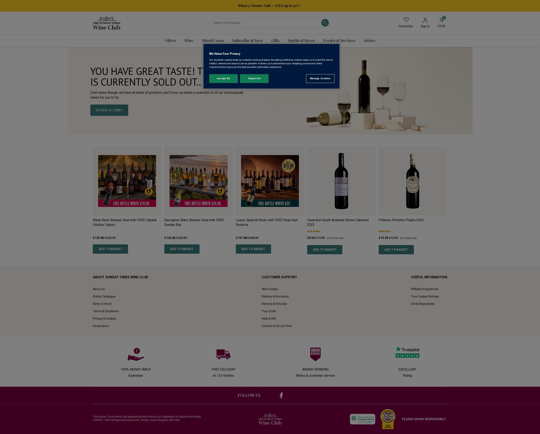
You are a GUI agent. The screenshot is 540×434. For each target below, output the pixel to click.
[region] (271, 66)
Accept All (223, 78)
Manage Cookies (320, 78)
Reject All (254, 78)
